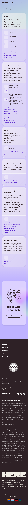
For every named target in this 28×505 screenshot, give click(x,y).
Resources (5, 347)
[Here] (14, 474)
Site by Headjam (14, 496)
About (4, 353)
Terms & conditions (18, 494)
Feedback (5, 356)
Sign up (6, 388)
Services (4, 344)
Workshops (5, 350)
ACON (8, 480)
